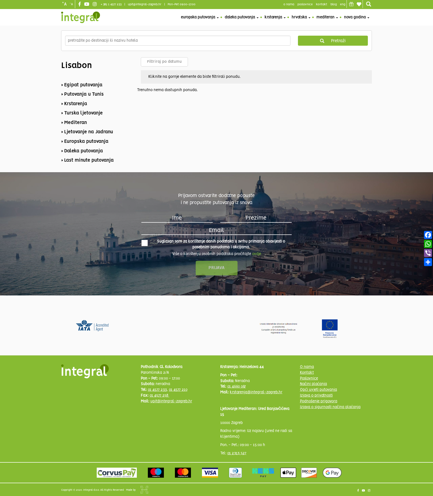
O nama (307, 367)
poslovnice (305, 4)
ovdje (256, 254)
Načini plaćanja (313, 384)
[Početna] (80, 17)
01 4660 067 (236, 386)
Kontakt (321, 4)
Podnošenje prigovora (318, 401)
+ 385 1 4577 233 (111, 4)
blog (334, 4)
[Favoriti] (359, 4)
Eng (342, 4)
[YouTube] (87, 5)
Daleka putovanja (240, 17)
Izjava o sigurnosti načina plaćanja (330, 407)
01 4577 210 (178, 390)
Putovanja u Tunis (84, 94)
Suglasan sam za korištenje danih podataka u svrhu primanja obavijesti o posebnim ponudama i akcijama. (221, 244)
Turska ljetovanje (83, 113)
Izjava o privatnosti (316, 395)
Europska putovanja (198, 17)
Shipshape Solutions (144, 489)
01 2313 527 (236, 453)
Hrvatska (300, 17)
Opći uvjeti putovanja (318, 390)
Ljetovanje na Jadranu (88, 132)
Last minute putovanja (89, 160)
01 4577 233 (157, 390)
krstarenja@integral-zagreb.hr (256, 392)
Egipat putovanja (83, 85)
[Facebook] (80, 5)
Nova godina (355, 17)
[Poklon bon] (351, 4)
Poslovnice (309, 378)
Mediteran (326, 17)
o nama (288, 4)
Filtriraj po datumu (164, 62)
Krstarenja (274, 17)
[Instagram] (95, 5)
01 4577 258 (159, 395)
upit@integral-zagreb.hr (144, 4)
